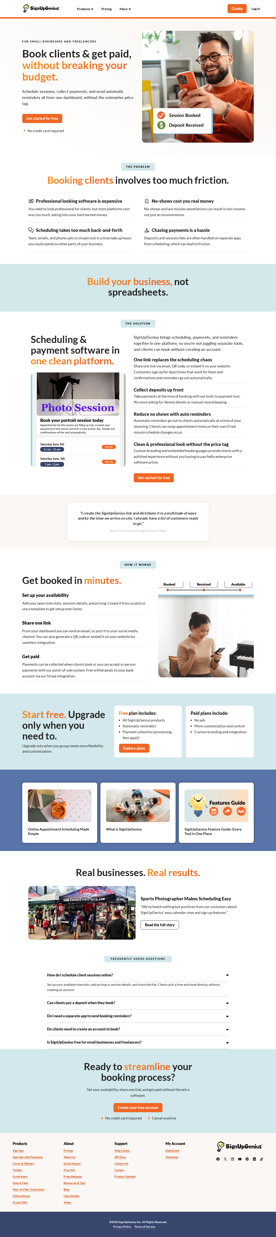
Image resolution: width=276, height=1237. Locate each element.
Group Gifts (20, 1202)
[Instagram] (232, 1159)
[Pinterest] (247, 1159)
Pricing (106, 9)
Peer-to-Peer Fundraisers (29, 1189)
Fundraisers (20, 1176)
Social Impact (72, 1163)
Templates (171, 1157)
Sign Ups (18, 1150)
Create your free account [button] (138, 1107)
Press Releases (73, 1176)
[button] (85, 8)
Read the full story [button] (160, 925)
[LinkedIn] (254, 1159)
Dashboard (172, 1150)
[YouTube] (239, 1159)
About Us (69, 1157)
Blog (66, 1189)
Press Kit (69, 1170)
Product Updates (125, 1176)
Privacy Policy (122, 1226)
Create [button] (237, 8)
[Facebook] (218, 1159)
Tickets (17, 1170)
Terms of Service (144, 1226)
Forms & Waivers (23, 1163)
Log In (256, 9)
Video (67, 1202)
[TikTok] (261, 1159)
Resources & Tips (74, 1183)
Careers (119, 1170)
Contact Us (121, 1163)
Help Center (122, 1150)
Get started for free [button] (42, 118)
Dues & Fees (20, 1183)
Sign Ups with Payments (28, 1157)
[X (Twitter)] (225, 1159)
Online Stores (21, 1196)
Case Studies (71, 1196)
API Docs (120, 1157)
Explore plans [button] (134, 748)
